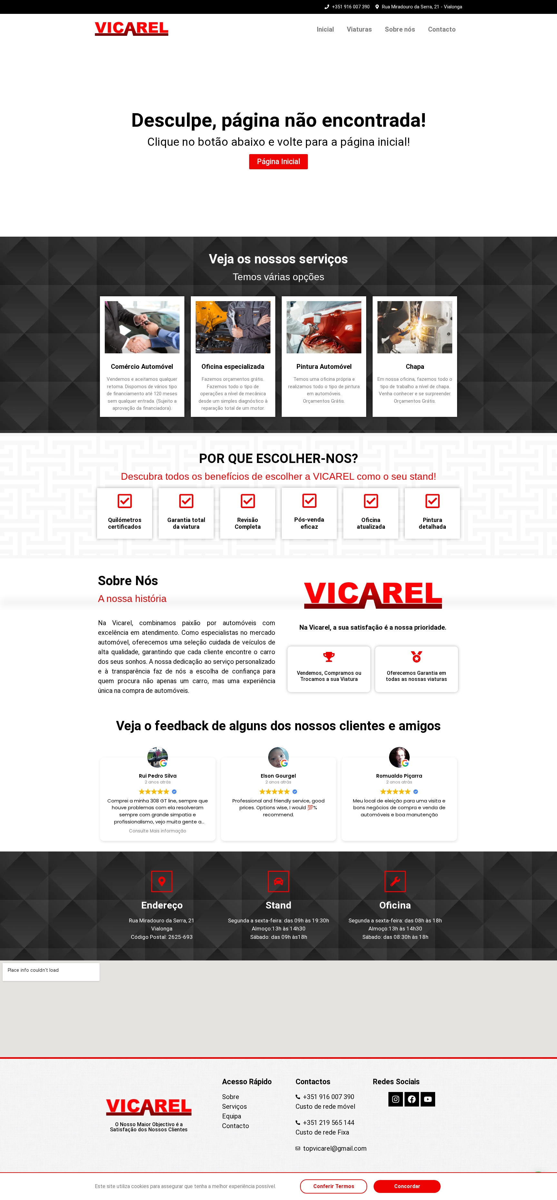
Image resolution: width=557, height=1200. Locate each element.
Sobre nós (400, 29)
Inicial (325, 29)
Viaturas (359, 29)
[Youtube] (428, 1099)
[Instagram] (395, 1099)
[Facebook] (412, 1099)
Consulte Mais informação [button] (157, 831)
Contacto (442, 29)
